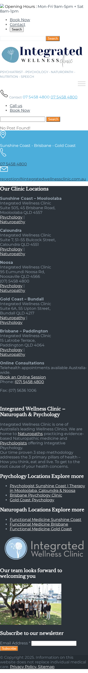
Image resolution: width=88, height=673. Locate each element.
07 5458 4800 (64, 97)
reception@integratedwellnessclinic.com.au (43, 179)
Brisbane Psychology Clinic (36, 495)
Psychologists (13, 443)
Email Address (15, 643)
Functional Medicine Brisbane (39, 524)
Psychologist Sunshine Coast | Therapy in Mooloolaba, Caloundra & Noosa (47, 488)
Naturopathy (12, 221)
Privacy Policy (23, 666)
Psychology (11, 217)
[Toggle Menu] (82, 83)
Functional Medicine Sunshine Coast (45, 519)
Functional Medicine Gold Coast (41, 529)
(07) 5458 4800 (29, 381)
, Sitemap (45, 666)
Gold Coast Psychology (32, 500)
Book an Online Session (23, 377)
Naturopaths (30, 433)
